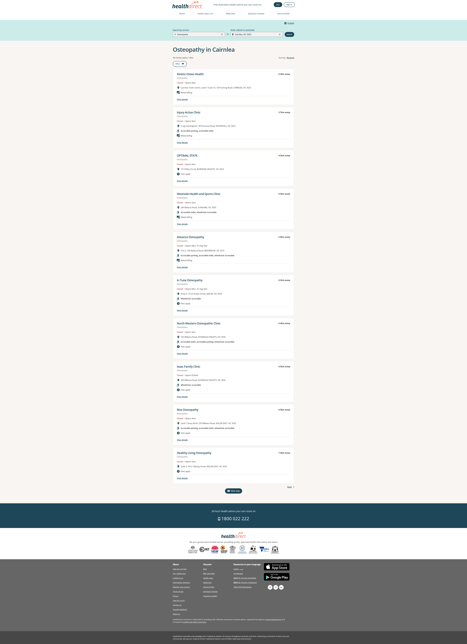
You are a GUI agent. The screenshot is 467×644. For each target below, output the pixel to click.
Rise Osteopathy (187, 410)
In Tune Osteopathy (189, 280)
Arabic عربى (238, 569)
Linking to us (178, 578)
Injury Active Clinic (188, 112)
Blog (205, 569)
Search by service (181, 30)
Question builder (210, 596)
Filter (181, 64)
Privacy (176, 596)
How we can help (180, 569)
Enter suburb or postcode (242, 30)
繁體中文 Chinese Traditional (245, 582)
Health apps (208, 578)
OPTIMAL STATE (187, 155)
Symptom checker (256, 13)
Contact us (177, 605)
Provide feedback (180, 609)
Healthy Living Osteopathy (194, 453)
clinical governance (273, 619)
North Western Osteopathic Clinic (198, 323)
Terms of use (178, 591)
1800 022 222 (234, 519)
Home (182, 13)
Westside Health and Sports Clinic (198, 194)
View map (236, 491)
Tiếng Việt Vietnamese (242, 587)
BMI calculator (209, 573)
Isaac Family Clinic (188, 366)
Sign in (289, 4)
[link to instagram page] (275, 587)
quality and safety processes (194, 622)
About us (176, 614)
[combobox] (177, 7)
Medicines (230, 13)
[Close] (222, 34)
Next (289, 487)
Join (278, 4)
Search (289, 34)
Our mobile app (179, 573)
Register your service (181, 587)
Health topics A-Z (205, 13)
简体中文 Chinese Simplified (245, 578)
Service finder (283, 13)
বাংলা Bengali (238, 573)
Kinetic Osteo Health (190, 74)
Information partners (181, 582)
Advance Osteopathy (190, 237)
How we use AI (179, 600)
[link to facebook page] (270, 587)
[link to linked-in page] (281, 587)
